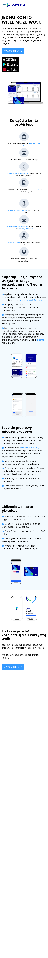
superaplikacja (34, 189)
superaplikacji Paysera (31, 300)
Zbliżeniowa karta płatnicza (17, 210)
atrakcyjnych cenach (25, 229)
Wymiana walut (14, 242)
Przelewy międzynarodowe (17, 226)
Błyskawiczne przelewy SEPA (18, 173)
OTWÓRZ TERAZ (11, 51)
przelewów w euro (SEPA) (32, 447)
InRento (40, 339)
